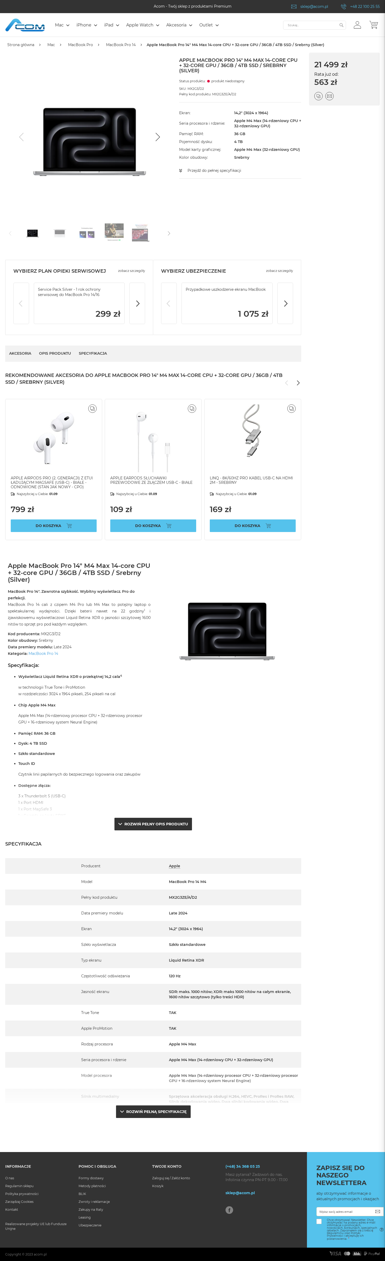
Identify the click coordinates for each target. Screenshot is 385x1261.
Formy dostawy (91, 1178)
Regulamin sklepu (19, 1186)
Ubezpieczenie (90, 1225)
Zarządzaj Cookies (19, 1202)
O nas (9, 1178)
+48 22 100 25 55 (365, 6)
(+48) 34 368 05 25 (243, 1166)
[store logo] (25, 25)
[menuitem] (62, 25)
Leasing (85, 1217)
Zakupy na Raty (91, 1209)
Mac (51, 44)
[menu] (166, 25)
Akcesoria (20, 353)
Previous (21, 303)
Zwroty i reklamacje (94, 1202)
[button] (357, 24)
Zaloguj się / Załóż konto (171, 1178)
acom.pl (40, 1254)
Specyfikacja (93, 353)
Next (137, 303)
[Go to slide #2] (59, 232)
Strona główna (20, 44)
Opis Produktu (55, 353)
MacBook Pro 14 (121, 44)
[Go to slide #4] (114, 232)
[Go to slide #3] (87, 232)
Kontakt (11, 1209)
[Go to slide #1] (32, 232)
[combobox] (314, 25)
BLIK (82, 1194)
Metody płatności (92, 1186)
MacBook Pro (80, 44)
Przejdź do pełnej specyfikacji (214, 170)
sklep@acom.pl (314, 6)
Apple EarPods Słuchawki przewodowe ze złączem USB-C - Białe (151, 480)
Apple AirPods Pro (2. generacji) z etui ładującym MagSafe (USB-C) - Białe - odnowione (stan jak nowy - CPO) (52, 482)
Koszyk (157, 1186)
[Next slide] (157, 137)
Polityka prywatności (21, 1194)
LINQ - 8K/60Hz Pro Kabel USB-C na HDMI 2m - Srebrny (251, 480)
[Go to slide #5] (141, 232)
